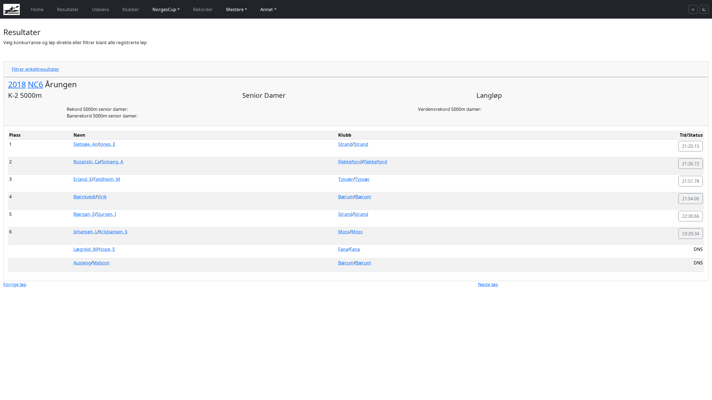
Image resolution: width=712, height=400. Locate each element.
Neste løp (488, 284)
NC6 (35, 84)
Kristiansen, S (113, 232)
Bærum (346, 197)
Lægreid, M (85, 249)
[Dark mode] (704, 9)
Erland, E (82, 179)
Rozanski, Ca (86, 162)
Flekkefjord (350, 162)
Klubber (130, 9)
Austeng (82, 263)
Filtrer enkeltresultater (35, 69)
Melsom (101, 263)
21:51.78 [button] (690, 181)
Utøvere (100, 9)
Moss (344, 232)
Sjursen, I (106, 214)
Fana (343, 249)
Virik (102, 197)
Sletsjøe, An (85, 144)
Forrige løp (14, 284)
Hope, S (107, 249)
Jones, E (107, 144)
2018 (17, 84)
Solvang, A (112, 162)
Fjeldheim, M (106, 179)
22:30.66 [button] (690, 216)
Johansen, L (85, 232)
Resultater (68, 9)
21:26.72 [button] (690, 164)
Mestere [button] (235, 9)
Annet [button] (266, 9)
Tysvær (345, 179)
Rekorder (203, 9)
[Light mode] (693, 9)
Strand (345, 144)
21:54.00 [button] (690, 199)
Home (37, 9)
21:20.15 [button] (690, 146)
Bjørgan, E (84, 214)
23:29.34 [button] (690, 234)
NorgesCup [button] (164, 9)
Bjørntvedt (84, 197)
